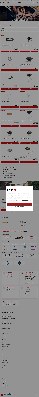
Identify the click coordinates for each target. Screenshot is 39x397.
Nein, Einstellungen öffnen (19, 206)
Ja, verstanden (19, 203)
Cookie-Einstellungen (25, 200)
